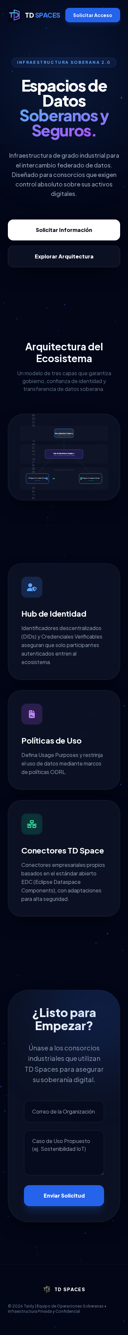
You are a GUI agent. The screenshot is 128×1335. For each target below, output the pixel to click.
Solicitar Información (64, 229)
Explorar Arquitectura (64, 256)
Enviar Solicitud (64, 1195)
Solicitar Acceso (92, 15)
